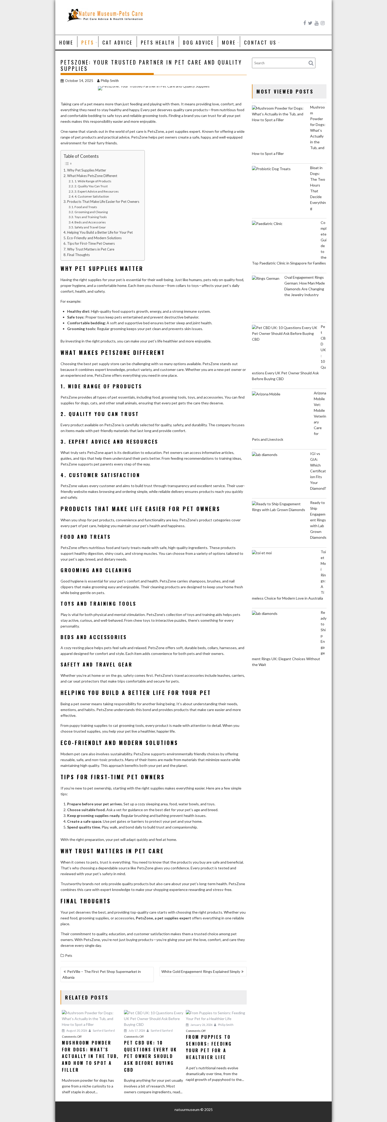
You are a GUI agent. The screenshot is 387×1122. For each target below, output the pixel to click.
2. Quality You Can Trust (91, 186)
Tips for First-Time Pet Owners (91, 243)
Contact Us (260, 42)
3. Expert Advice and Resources (97, 191)
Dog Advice (198, 42)
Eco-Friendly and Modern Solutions (94, 238)
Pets (87, 42)
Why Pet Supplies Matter (86, 170)
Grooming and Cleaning (91, 212)
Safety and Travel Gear (90, 227)
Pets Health (158, 42)
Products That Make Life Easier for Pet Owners (103, 201)
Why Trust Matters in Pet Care (90, 249)
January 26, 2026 (201, 1024)
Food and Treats (86, 207)
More (229, 42)
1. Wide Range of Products (93, 181)
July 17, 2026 (136, 1030)
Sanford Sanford (103, 1030)
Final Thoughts (78, 255)
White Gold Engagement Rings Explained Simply (200, 971)
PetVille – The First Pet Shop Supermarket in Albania (101, 974)
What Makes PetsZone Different (92, 176)
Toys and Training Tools (91, 217)
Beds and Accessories (90, 222)
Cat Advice (117, 42)
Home (66, 42)
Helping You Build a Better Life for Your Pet (100, 232)
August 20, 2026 (76, 1030)
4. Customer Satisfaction (92, 196)
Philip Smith (110, 81)
